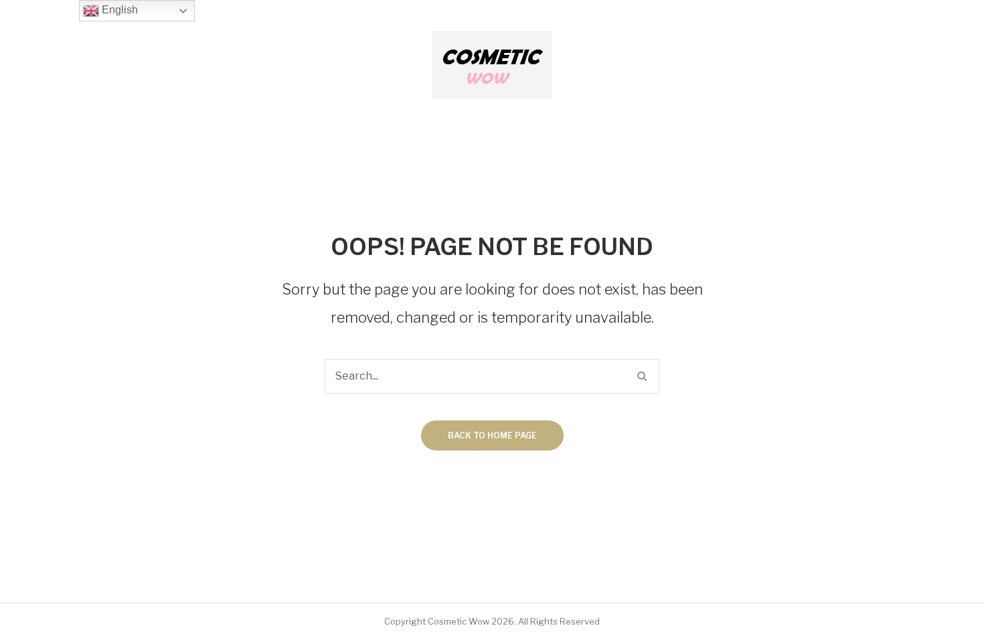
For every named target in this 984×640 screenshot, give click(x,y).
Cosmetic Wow (458, 621)
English (118, 9)
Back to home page (492, 435)
